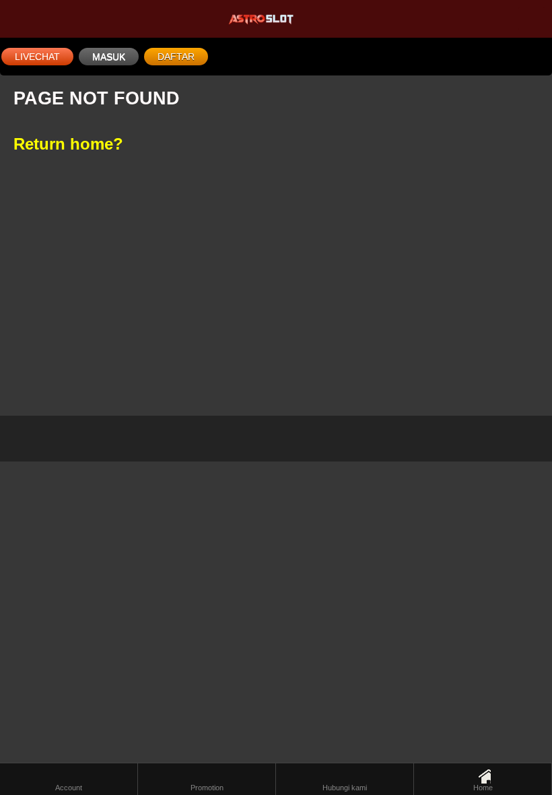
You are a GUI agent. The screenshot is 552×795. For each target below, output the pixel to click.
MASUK (108, 56)
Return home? (68, 144)
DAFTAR (176, 56)
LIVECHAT (37, 56)
